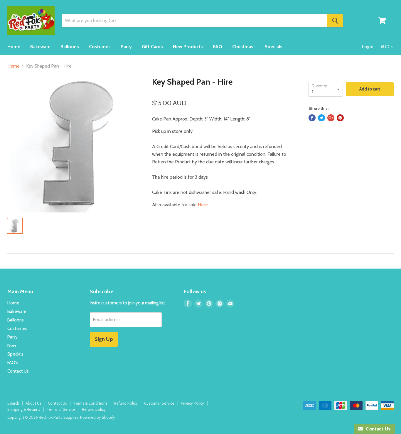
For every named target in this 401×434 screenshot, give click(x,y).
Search (13, 403)
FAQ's (12, 362)
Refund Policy (126, 403)
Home (13, 46)
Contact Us (18, 371)
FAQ (217, 46)
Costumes (100, 46)
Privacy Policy (192, 403)
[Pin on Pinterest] (340, 117)
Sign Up (104, 339)
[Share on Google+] (330, 117)
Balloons (69, 46)
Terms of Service (61, 409)
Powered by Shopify (97, 417)
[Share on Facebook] (312, 117)
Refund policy (94, 409)
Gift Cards (152, 46)
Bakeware (40, 46)
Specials (273, 46)
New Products (188, 46)
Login (367, 46)
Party (126, 46)
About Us (33, 403)
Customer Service (159, 403)
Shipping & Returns (23, 409)
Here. (203, 204)
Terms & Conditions (90, 403)
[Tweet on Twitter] (321, 117)
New (11, 345)
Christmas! (243, 46)
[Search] (335, 20)
